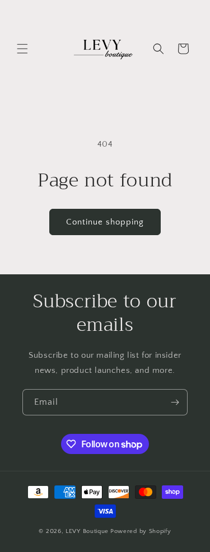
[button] (22, 48)
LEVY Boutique (87, 531)
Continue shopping (105, 222)
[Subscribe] (174, 402)
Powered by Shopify (140, 531)
